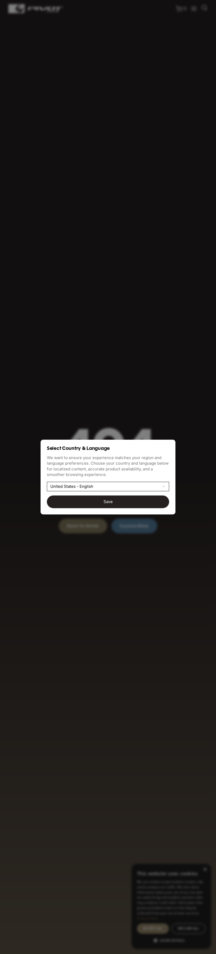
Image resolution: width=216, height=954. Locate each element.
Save (108, 501)
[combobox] (108, 486)
